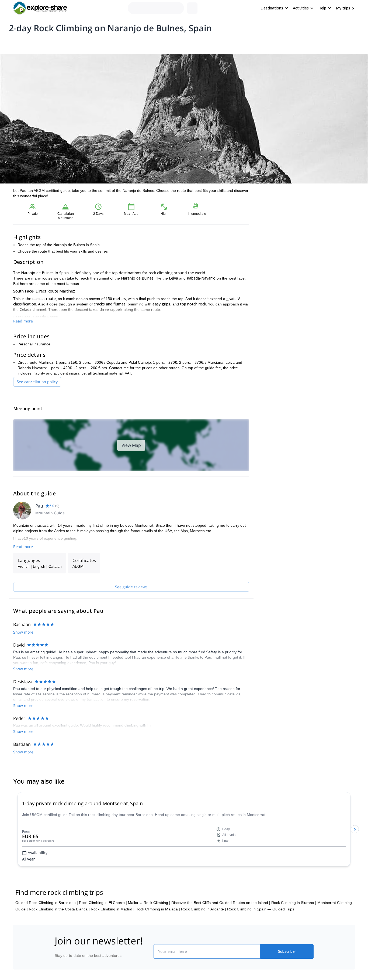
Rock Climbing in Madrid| (112, 909)
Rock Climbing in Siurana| (293, 902)
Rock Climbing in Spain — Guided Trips (260, 909)
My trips (343, 8)
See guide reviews (131, 586)
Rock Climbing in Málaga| (158, 909)
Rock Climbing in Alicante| (203, 909)
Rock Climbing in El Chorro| (103, 902)
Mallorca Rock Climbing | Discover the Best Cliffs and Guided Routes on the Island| (199, 902)
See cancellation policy (37, 381)
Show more (23, 632)
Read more (23, 321)
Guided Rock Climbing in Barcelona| (46, 902)
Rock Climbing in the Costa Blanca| (59, 909)
